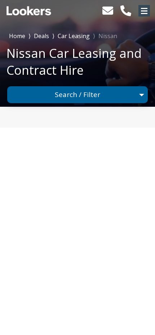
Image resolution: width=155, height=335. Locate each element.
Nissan (107, 36)
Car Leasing (74, 36)
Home (17, 35)
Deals (41, 36)
